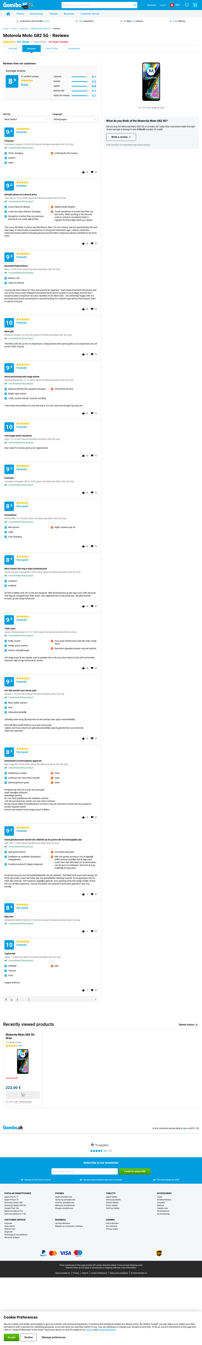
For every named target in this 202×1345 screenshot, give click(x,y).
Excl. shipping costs (155, 108)
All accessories (163, 1214)
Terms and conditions (119, 1273)
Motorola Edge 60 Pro (13, 1211)
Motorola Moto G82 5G (40, 29)
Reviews (57, 29)
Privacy (76, 1273)
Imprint (85, 1273)
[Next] (95, 999)
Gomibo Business (62, 1223)
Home (5, 29)
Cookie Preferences (99, 1273)
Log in (163, 5)
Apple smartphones (63, 1197)
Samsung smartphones (65, 1200)
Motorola (24, 29)
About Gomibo (112, 1223)
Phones (59, 1193)
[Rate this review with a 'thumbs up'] (83, 172)
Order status (9, 1226)
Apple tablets (111, 1197)
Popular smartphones (17, 1193)
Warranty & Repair (12, 1237)
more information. (129, 1268)
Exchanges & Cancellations (15, 1235)
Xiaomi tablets (112, 1202)
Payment (8, 1223)
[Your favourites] (187, 5)
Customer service (89, 13)
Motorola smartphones (65, 1205)
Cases (159, 1197)
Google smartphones (64, 1208)
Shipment (8, 1232)
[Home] (8, 14)
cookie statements (107, 1329)
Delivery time (9, 1229)
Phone (20, 13)
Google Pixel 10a (11, 1208)
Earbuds (160, 1205)
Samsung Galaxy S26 (13, 1202)
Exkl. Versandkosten (23, 1102)
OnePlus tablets (112, 1208)
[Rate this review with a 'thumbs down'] (92, 172)
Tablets (53, 13)
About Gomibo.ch (62, 1273)
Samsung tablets (113, 1200)
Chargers (161, 1202)
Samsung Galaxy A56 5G (15, 1205)
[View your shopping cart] (195, 5)
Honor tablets (112, 1205)
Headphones (162, 1208)
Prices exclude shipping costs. (130, 1265)
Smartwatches (163, 1211)
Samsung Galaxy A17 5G (15, 1214)
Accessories (36, 13)
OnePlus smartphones (64, 1202)
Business (69, 13)
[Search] (134, 5)
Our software (111, 1226)
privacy (89, 1329)
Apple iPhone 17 (11, 1197)
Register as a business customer (69, 1226)
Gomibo (110, 1219)
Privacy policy (112, 1229)
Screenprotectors (164, 1200)
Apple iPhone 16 (11, 1200)
